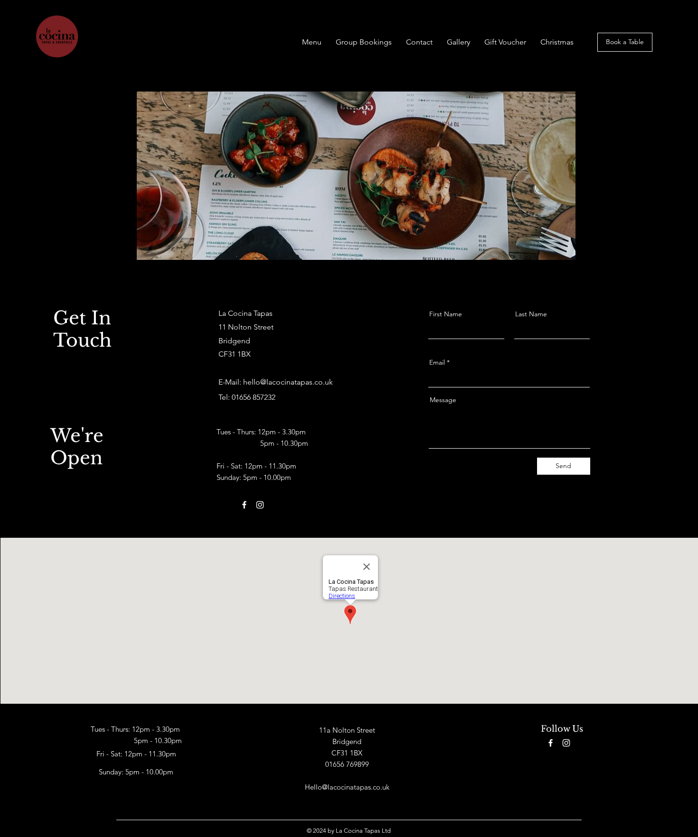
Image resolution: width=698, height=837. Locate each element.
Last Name (531, 314)
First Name (445, 314)
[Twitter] (237, 415)
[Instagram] (266, 415)
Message (443, 399)
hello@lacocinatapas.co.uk (288, 381)
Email (437, 362)
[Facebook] (222, 415)
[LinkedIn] (251, 415)
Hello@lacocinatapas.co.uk (347, 786)
